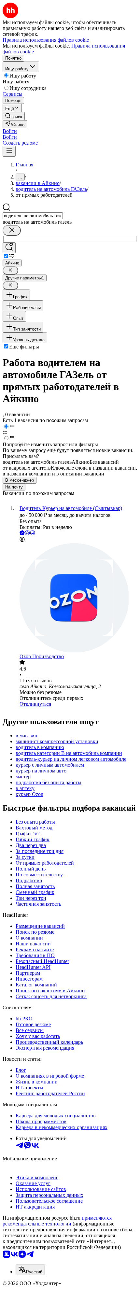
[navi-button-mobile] (9, 151)
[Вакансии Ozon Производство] (76, 598)
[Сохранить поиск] (9, 247)
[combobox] (33, 215)
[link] (14, 116)
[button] (10, 131)
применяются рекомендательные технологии (57, 1220)
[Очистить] (12, 230)
